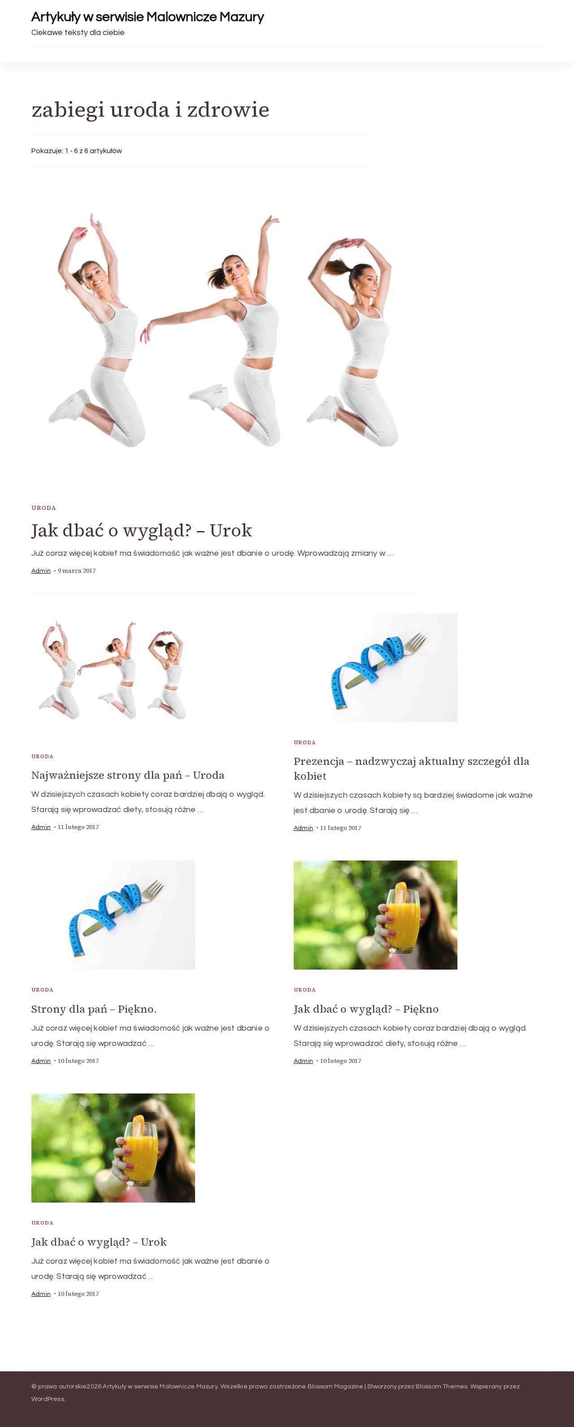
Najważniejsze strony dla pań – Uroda (128, 775)
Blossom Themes (442, 1386)
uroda (43, 508)
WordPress (47, 1399)
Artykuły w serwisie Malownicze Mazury (147, 17)
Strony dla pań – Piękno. (94, 1008)
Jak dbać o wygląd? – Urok (141, 530)
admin (41, 571)
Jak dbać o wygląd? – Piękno (366, 1008)
